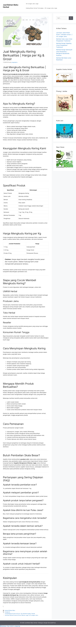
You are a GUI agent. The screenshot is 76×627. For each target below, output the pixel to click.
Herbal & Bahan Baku (10, 610)
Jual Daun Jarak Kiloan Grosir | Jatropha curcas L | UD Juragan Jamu (64, 34)
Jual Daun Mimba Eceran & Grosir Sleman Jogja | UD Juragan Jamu (21, 615)
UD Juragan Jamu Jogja (32, 3)
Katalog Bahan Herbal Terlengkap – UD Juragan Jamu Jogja (41, 8)
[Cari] (71, 18)
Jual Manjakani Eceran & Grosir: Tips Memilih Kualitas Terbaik (20, 613)
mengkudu (7, 612)
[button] (10, 626)
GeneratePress (52, 622)
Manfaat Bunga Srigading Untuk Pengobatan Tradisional (63, 45)
